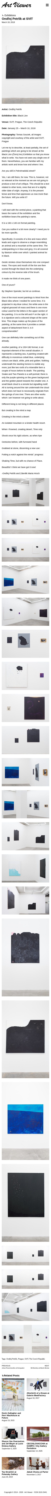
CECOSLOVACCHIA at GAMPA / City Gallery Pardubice (37, 1446)
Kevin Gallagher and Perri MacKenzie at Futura (11, 1415)
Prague (21, 1359)
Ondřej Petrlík (11, 1359)
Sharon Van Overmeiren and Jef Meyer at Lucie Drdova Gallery (13, 1443)
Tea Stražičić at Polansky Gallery (10, 1473)
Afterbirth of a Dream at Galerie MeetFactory (38, 1394)
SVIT (26, 1359)
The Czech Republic (37, 1359)
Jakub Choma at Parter (37, 1472)
